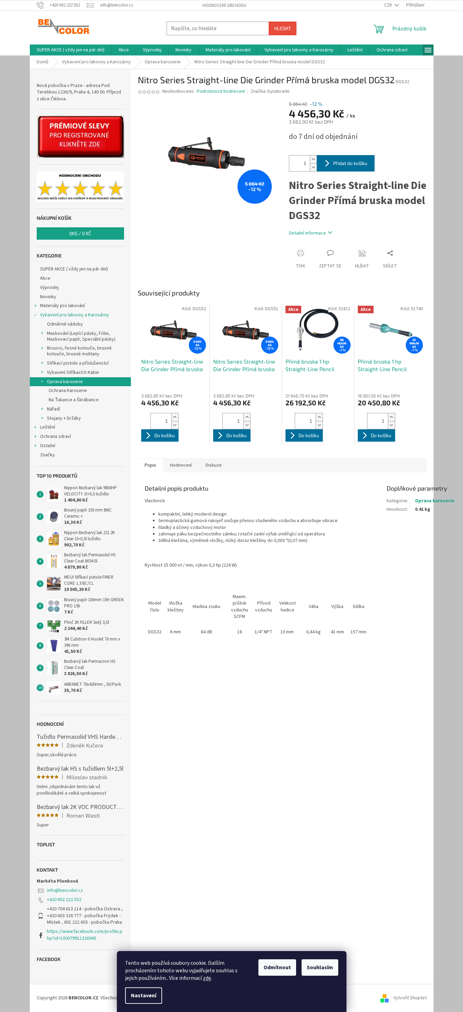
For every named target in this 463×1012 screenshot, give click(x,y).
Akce (45, 278)
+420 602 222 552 (64, 899)
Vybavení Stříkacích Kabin (73, 372)
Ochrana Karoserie (68, 390)
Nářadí (53, 409)
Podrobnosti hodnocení (221, 91)
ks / (80, 233)
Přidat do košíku (350, 163)
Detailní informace (307, 233)
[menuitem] (70, 50)
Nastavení (143, 995)
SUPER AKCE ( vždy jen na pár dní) (74, 269)
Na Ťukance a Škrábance (74, 399)
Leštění (47, 427)
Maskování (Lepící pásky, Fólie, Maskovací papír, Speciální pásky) (81, 336)
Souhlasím (320, 967)
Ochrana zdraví (55, 436)
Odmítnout (277, 967)
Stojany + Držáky (64, 418)
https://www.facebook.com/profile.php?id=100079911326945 (84, 934)
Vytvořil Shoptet (410, 998)
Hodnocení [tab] (181, 465)
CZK (388, 5)
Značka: (270, 91)
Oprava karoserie (65, 381)
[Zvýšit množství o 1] (313, 159)
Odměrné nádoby (65, 324)
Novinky (48, 296)
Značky (47, 455)
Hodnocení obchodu (224, 5)
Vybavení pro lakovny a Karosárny (74, 315)
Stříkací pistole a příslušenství (78, 363)
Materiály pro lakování (62, 305)
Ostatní (47, 445)
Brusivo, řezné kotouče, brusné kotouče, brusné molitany (79, 351)
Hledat (282, 28)
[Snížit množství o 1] (313, 167)
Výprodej (49, 287)
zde (207, 978)
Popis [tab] (150, 465)
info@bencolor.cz (65, 890)
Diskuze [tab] (214, 465)
